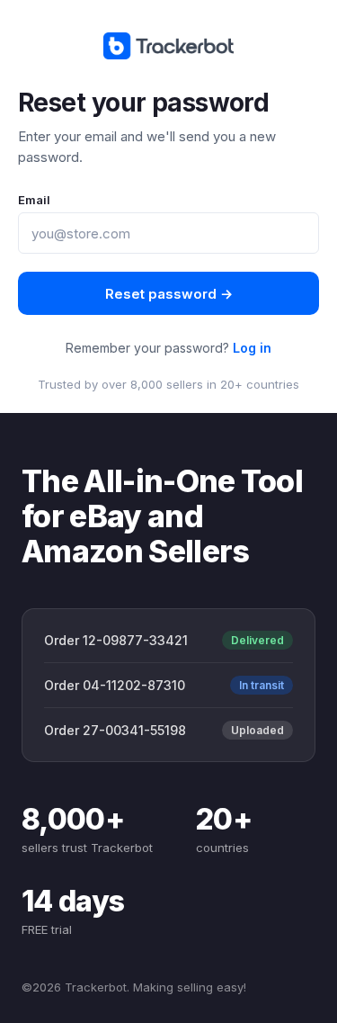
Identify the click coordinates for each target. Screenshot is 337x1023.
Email (34, 200)
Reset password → (169, 293)
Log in (252, 347)
